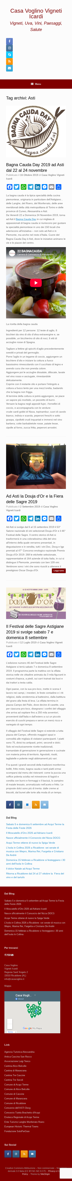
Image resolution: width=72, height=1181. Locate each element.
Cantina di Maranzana (15, 1070)
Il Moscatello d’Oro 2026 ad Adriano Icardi (29, 832)
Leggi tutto (59, 571)
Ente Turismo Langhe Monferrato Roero (24, 1122)
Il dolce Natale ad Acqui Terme (23, 868)
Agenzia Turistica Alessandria (19, 1052)
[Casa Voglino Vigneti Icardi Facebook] (9, 41)
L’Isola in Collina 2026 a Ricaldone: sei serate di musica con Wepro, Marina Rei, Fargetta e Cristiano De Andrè (35, 851)
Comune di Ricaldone (15, 1103)
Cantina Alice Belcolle (15, 1066)
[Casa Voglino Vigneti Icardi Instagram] (9, 48)
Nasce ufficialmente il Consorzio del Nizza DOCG (33, 837)
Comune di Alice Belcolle (17, 1089)
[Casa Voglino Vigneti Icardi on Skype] (27, 805)
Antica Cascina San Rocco (18, 1056)
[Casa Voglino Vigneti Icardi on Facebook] (10, 805)
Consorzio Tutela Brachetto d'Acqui (22, 1112)
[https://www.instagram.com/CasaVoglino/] (16, 1154)
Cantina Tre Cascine (14, 1075)
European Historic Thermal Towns (21, 1126)
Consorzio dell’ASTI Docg (17, 1108)
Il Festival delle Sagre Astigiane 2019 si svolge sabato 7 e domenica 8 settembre (35, 632)
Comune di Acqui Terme (16, 1084)
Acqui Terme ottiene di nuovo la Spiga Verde (30, 842)
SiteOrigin (45, 1174)
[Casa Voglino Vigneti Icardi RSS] (9, 61)
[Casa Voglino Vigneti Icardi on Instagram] (18, 805)
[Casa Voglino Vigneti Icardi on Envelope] (44, 805)
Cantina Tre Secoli (13, 1080)
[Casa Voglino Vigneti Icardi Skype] (9, 54)
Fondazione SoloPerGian (17, 1131)
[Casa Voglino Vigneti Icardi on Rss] (36, 805)
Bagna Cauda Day (26, 219)
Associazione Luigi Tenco (17, 1061)
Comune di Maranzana (15, 1098)
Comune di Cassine (14, 1094)
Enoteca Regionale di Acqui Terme (21, 1117)
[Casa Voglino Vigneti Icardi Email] (9, 68)
